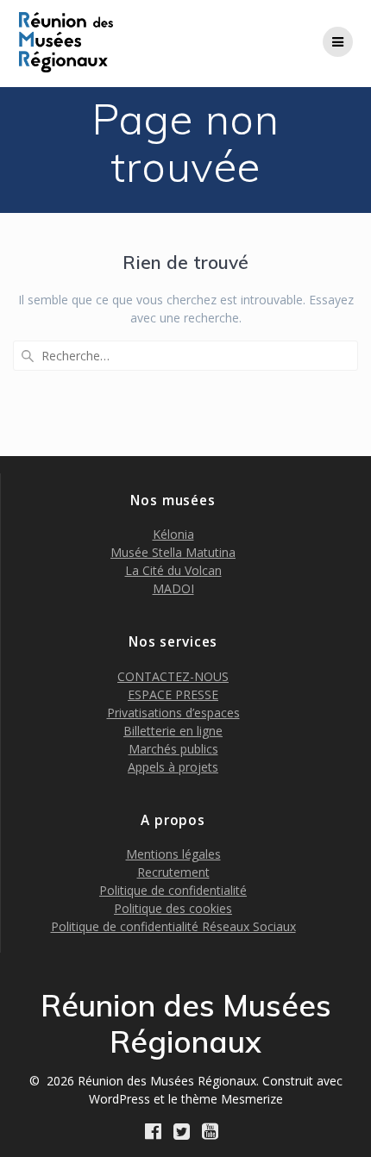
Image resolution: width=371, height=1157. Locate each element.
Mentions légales (173, 854)
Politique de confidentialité (173, 890)
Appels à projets (173, 767)
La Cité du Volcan (173, 570)
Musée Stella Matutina (173, 552)
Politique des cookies (173, 908)
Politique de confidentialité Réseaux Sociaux (173, 926)
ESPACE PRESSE (173, 694)
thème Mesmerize (232, 1099)
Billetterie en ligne (173, 730)
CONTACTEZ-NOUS (173, 676)
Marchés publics (173, 749)
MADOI (173, 588)
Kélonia (173, 534)
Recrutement (173, 872)
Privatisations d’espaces (173, 712)
